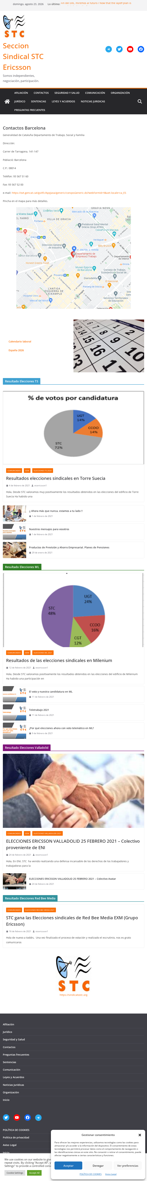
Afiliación (21, 92)
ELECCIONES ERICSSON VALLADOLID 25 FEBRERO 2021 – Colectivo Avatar (72, 878)
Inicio (6, 1100)
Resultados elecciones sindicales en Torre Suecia (55, 478)
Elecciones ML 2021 (43, 652)
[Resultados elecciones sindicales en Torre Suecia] (73, 428)
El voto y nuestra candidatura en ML (50, 691)
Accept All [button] (34, 1172)
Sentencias (38, 101)
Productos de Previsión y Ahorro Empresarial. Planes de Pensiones (69, 547)
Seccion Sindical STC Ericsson (23, 56)
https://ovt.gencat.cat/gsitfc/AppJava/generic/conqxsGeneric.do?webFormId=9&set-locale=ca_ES (69, 192)
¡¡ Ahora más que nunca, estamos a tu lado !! (56, 511)
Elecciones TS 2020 (43, 470)
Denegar (98, 1165)
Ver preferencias (127, 1165)
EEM (27, 470)
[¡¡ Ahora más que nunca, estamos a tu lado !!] (14, 513)
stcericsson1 (40, 485)
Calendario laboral (20, 341)
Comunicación (95, 92)
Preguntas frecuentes (29, 110)
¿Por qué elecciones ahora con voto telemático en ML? (61, 728)
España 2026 (16, 350)
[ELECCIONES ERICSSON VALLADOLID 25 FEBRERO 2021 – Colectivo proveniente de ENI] (73, 791)
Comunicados (14, 470)
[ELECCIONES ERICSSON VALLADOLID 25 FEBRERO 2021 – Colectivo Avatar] (14, 881)
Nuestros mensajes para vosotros (49, 529)
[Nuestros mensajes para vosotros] (14, 532)
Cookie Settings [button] (15, 1172)
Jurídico (19, 101)
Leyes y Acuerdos (63, 101)
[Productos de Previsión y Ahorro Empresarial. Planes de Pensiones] (14, 550)
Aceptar (68, 1165)
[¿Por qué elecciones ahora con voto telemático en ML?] (14, 731)
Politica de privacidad (16, 1137)
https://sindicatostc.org (73, 995)
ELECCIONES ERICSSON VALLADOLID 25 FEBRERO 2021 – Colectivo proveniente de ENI (73, 844)
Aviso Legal (111, 1174)
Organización (120, 92)
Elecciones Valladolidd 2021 (47, 833)
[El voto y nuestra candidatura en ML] (14, 694)
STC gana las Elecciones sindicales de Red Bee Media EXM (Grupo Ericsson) (72, 921)
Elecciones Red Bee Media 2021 (39, 910)
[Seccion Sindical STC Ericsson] (7, 101)
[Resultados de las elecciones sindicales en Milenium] (73, 610)
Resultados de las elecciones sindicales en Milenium (59, 660)
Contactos (41, 92)
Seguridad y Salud (66, 92)
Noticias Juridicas (93, 101)
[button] (140, 1135)
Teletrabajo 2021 (39, 710)
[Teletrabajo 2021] (14, 712)
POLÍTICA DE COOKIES (91, 1174)
